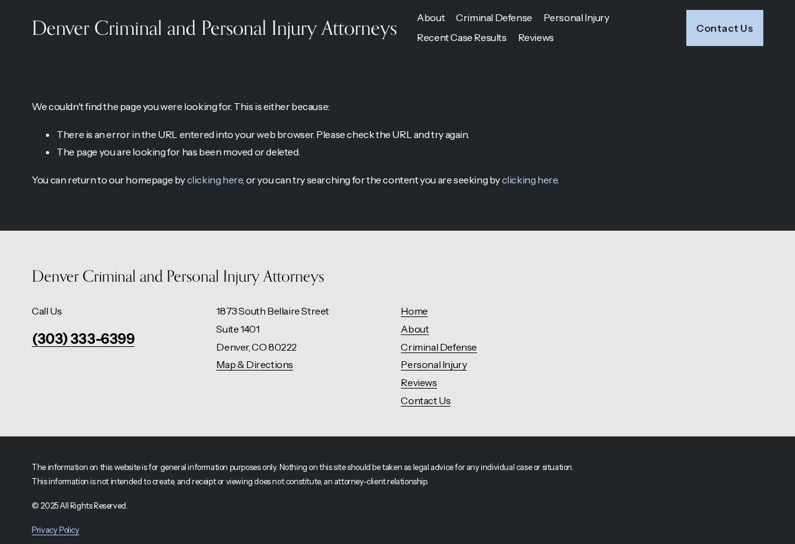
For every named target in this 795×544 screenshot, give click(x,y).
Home (414, 311)
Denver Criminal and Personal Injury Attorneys (214, 27)
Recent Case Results (461, 37)
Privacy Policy (55, 530)
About (415, 329)
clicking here (215, 179)
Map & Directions (254, 364)
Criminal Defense (439, 347)
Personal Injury (433, 364)
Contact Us (724, 28)
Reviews (536, 37)
